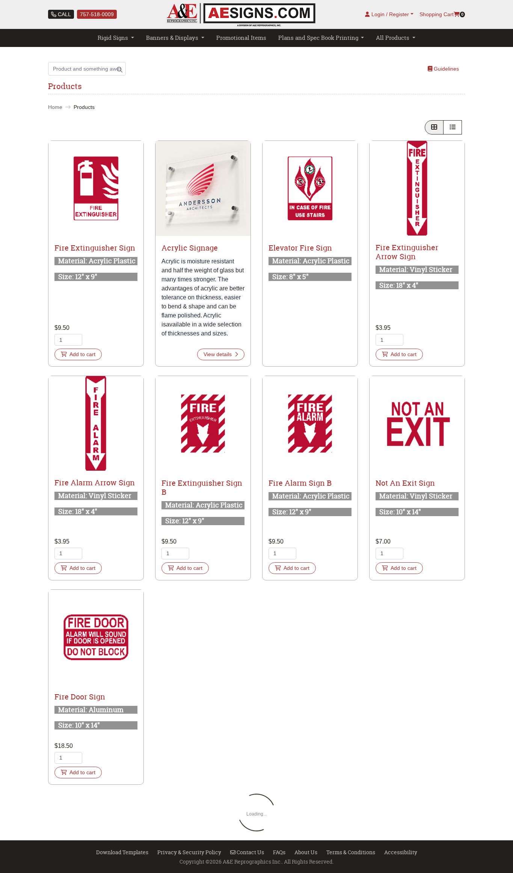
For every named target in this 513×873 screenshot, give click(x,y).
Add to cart (81, 354)
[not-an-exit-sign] (417, 423)
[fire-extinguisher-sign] (95, 188)
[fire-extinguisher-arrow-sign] (417, 188)
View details (218, 354)
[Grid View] (434, 127)
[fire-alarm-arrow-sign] (95, 423)
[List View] (452, 127)
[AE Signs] (241, 14)
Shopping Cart (436, 14)
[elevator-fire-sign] (310, 188)
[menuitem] (116, 38)
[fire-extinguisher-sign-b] (202, 423)
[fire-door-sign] (95, 637)
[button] (95, 188)
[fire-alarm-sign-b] (310, 423)
